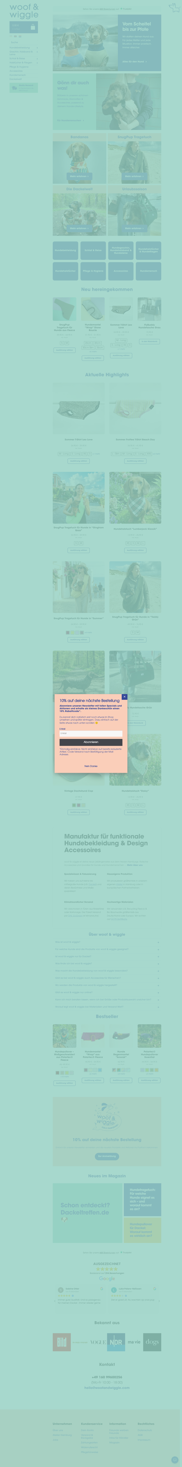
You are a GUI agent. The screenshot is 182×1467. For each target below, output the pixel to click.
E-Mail (62, 729)
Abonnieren (91, 742)
